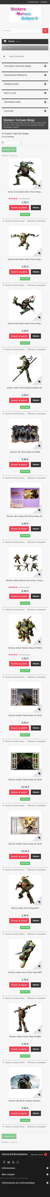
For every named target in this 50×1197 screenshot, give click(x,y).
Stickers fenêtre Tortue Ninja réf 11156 (25, 780)
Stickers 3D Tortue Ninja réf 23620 (25, 452)
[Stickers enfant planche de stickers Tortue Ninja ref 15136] (25, 562)
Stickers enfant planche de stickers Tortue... (25, 580)
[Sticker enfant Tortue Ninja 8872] (25, 889)
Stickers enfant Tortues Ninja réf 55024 (25, 648)
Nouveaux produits (15, 75)
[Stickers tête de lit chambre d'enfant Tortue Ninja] (25, 1082)
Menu (9, 47)
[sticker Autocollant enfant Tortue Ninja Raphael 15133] (25, 305)
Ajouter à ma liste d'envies (14, 221)
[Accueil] (4, 47)
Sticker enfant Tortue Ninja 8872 (25, 908)
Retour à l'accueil (6, 1178)
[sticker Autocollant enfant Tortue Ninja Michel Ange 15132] (25, 241)
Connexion (43, 2)
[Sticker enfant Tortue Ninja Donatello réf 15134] (25, 369)
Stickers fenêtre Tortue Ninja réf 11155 (25, 715)
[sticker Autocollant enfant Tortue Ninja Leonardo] (25, 173)
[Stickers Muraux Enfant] (25, 14)
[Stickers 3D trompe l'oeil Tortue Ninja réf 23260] (25, 497)
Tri (3, 142)
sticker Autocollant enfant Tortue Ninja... (25, 192)
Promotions (11, 84)
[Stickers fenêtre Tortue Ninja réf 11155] (25, 697)
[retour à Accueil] (4, 56)
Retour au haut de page (20, 1178)
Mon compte (8, 1174)
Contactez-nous (33, 2)
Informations (12, 102)
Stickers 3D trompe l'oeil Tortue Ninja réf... (25, 516)
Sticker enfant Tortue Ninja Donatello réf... (25, 388)
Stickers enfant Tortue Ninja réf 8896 (25, 1036)
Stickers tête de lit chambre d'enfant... (25, 1101)
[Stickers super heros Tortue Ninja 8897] (25, 954)
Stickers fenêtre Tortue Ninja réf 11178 (25, 844)
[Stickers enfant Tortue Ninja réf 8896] (25, 1018)
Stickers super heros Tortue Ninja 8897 (25, 972)
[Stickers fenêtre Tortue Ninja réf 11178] (25, 825)
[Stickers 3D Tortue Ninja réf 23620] (25, 433)
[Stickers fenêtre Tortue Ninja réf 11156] (25, 761)
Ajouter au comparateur (37, 221)
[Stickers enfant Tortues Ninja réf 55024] (25, 629)
